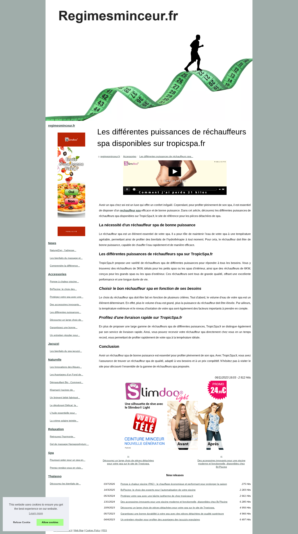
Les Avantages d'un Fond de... (66, 374)
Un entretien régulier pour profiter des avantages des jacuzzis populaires (160, 519)
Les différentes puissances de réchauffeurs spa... (166, 156)
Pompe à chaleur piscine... (64, 281)
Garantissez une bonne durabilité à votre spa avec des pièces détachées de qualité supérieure (172, 513)
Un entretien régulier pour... (65, 335)
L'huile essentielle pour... (63, 412)
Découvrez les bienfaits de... (65, 483)
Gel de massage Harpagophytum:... (69, 444)
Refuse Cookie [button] (21, 522)
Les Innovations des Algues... (66, 367)
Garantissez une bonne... (63, 327)
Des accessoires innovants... (65, 304)
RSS (104, 530)
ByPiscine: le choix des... (63, 289)
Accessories (129, 156)
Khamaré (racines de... (62, 390)
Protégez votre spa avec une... (66, 296)
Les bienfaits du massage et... (66, 258)
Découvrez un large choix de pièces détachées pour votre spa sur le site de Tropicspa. (128, 462)
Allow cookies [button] (50, 522)
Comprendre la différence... (65, 265)
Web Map (78, 530)
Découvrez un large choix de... (66, 319)
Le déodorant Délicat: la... (64, 405)
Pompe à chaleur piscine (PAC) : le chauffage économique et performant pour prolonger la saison (174, 484)
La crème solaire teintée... (64, 420)
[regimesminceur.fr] (149, 60)
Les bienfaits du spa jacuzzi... (66, 351)
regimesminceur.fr (110, 156)
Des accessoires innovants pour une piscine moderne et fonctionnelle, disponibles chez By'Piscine (221, 463)
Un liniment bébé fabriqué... (65, 397)
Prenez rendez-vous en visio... (66, 467)
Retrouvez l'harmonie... (62, 436)
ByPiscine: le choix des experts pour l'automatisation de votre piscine (158, 490)
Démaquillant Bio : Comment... (66, 382)
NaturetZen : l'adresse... (63, 250)
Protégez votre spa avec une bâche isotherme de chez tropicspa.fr (157, 496)
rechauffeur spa (130, 210)
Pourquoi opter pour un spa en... (67, 460)
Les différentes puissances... (65, 312)
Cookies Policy (92, 530)
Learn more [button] (36, 513)
